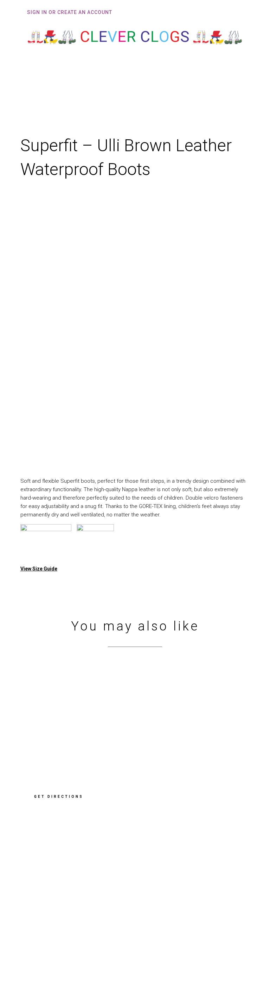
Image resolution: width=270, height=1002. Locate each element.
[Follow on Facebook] (37, 952)
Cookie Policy (46, 917)
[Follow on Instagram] (61, 952)
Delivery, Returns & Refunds (65, 896)
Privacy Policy (47, 907)
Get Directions (58, 797)
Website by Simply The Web (61, 975)
